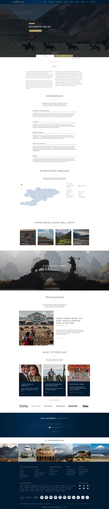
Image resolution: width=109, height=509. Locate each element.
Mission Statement (24, 476)
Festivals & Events (53, 471)
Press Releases (70, 469)
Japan (21, 487)
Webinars (81, 474)
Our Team (22, 471)
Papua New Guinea (24, 489)
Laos (38, 487)
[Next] (88, 328)
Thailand (38, 490)
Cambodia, (72, 392)
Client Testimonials (39, 474)
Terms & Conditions (24, 503)
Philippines (31, 489)
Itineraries (51, 469)
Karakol (80, 193)
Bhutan (47, 392)
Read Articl (59, 338)
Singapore (61, 489)
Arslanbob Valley (70, 185)
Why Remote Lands (83, 469)
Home (72, 58)
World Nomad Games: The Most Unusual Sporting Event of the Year (69, 320)
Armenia (22, 485)
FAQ (21, 478)
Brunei (44, 485)
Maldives (52, 487)
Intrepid (36, 471)
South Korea (68, 489)
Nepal (67, 487)
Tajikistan (78, 243)
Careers (40, 503)
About (21, 469)
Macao (41, 487)
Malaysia (47, 487)
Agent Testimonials (83, 471)
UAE (53, 490)
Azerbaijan (27, 485)
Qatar (36, 489)
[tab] (45, 56)
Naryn (79, 195)
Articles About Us (71, 471)
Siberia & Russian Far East (52, 489)
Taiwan (27, 490)
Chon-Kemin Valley (70, 195)
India (69, 485)
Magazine (37, 476)
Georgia (58, 485)
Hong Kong (64, 485)
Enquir (54, 66)
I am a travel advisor (56, 427)
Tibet (42, 490)
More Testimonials (54, 400)
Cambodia (49, 485)
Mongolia (57, 487)
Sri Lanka (22, 490)
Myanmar (63, 487)
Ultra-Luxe (37, 469)
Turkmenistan (43, 243)
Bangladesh (34, 485)
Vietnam (23, 393)
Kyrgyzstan (33, 487)
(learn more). (60, 507)
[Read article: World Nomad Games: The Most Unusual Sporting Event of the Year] (36, 328)
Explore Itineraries (35, 30)
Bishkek (67, 193)
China (53, 485)
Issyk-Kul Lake (81, 191)
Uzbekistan (24, 243)
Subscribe (54, 431)
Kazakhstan (61, 243)
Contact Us (48, 503)
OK (65, 507)
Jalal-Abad (68, 187)
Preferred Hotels (53, 474)
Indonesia (73, 485)
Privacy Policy (33, 503)
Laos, (76, 392)
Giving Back (22, 474)
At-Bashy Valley (69, 191)
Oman (71, 487)
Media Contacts (70, 474)
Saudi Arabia (42, 489)
